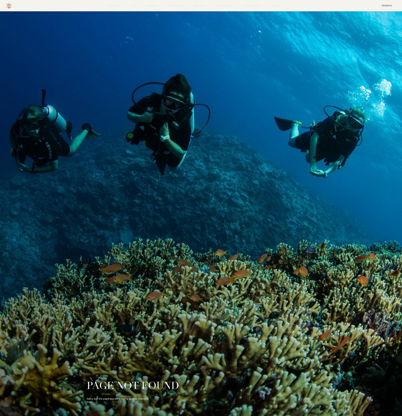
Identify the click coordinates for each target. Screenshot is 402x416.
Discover (114, 5)
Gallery (276, 5)
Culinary (152, 5)
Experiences (175, 5)
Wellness (199, 5)
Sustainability (252, 5)
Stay (133, 5)
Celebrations (224, 5)
